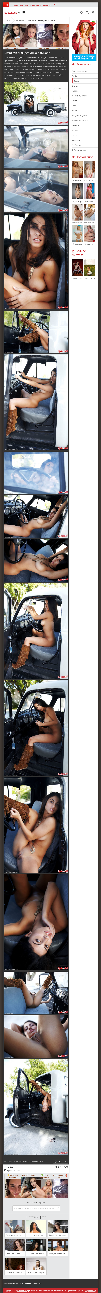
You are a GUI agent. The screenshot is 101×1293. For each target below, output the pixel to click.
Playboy (75, 76)
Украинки (76, 140)
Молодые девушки (79, 96)
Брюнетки (11, 1170)
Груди (74, 101)
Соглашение (25, 1283)
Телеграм (37, 1283)
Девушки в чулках (79, 115)
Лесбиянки (76, 145)
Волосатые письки (80, 120)
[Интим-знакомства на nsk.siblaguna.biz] (84, 60)
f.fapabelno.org (90, 1291)
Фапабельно (12, 12)
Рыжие (75, 91)
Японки (75, 130)
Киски (74, 110)
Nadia (41, 1161)
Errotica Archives (20, 1161)
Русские (75, 135)
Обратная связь (11, 1283)
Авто (19, 1170)
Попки (74, 105)
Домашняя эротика (80, 71)
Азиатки (75, 125)
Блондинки (76, 86)
